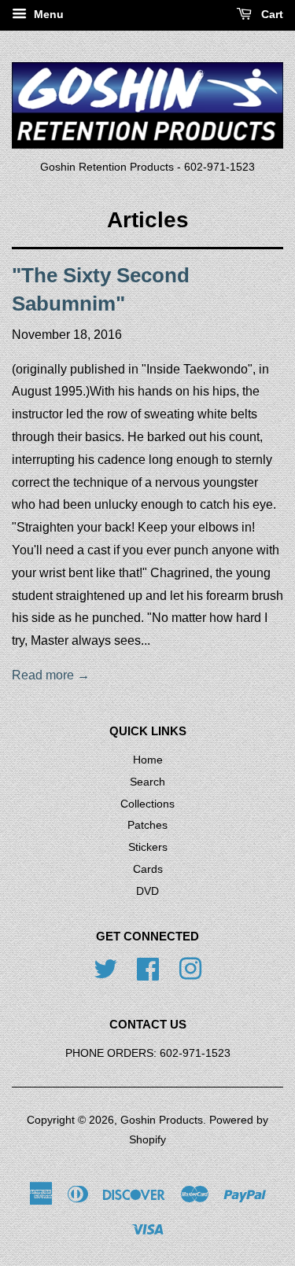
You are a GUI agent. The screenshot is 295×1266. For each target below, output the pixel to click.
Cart (270, 14)
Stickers (148, 847)
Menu (47, 14)
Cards (148, 869)
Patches (147, 825)
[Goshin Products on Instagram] (190, 967)
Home (148, 760)
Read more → (51, 675)
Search (147, 782)
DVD (147, 891)
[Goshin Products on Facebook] (148, 967)
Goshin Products (161, 1120)
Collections (147, 804)
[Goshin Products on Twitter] (105, 967)
